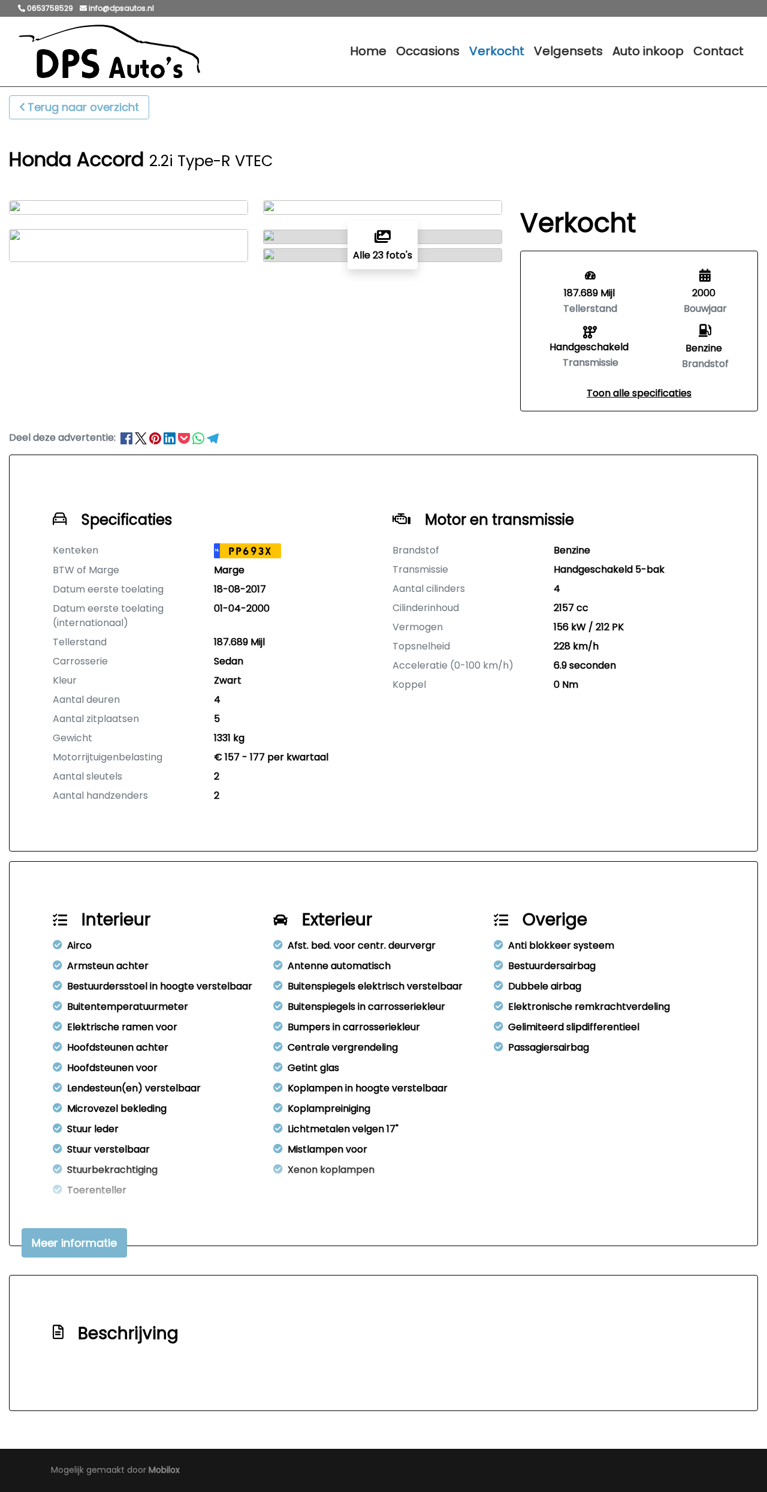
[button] (639, 393)
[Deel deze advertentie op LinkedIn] (171, 437)
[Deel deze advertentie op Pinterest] (156, 437)
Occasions (428, 51)
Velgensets (568, 51)
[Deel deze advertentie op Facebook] (127, 437)
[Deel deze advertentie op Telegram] (213, 437)
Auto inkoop (648, 51)
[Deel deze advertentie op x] (141, 437)
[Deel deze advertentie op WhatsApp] (199, 437)
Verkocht (496, 51)
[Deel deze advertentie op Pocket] (185, 437)
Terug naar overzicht (83, 107)
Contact (718, 51)
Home (368, 51)
